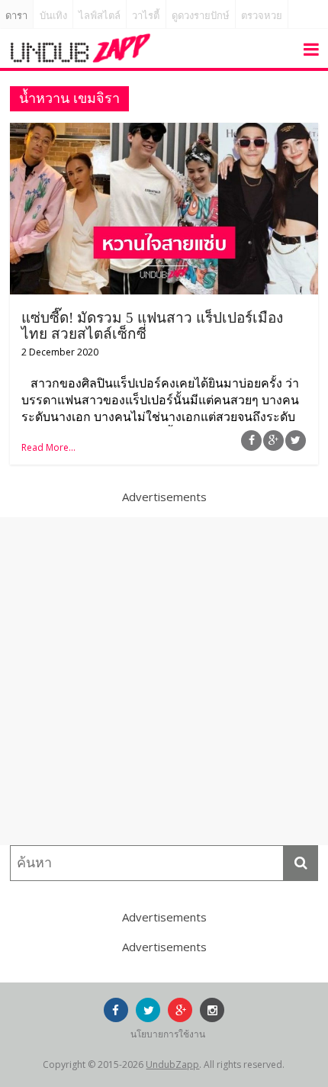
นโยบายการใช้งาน (167, 1034)
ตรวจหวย (261, 15)
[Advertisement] (164, 681)
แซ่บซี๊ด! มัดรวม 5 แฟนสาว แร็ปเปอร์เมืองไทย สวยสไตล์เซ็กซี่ (152, 326)
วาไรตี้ (145, 15)
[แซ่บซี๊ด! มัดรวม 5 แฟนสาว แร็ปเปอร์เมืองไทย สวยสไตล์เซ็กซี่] (164, 132)
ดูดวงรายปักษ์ (201, 15)
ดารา (16, 15)
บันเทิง (53, 15)
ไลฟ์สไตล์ (100, 15)
